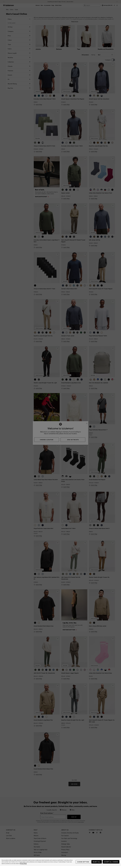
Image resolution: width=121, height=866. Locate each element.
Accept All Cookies (111, 862)
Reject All (96, 862)
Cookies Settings (83, 862)
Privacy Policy (23, 863)
